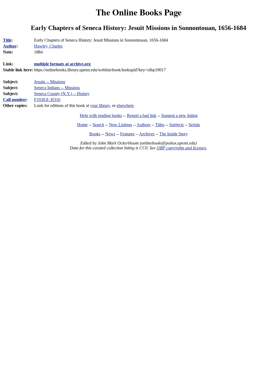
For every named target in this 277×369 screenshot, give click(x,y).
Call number (14, 99)
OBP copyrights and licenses (181, 148)
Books (94, 134)
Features (127, 134)
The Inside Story (173, 134)
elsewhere (125, 105)
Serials (194, 124)
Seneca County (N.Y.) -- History (62, 93)
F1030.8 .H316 (47, 99)
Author (10, 46)
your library (100, 105)
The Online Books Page (139, 12)
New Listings (120, 124)
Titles (159, 124)
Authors (143, 124)
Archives (146, 134)
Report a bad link (141, 115)
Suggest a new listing (179, 115)
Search (98, 124)
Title (7, 40)
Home (82, 124)
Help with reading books (101, 115)
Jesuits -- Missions (49, 81)
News (110, 134)
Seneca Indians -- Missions (57, 87)
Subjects (176, 124)
